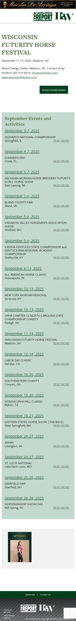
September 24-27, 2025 (24, 436)
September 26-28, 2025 (24, 498)
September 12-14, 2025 (24, 354)
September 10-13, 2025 (24, 288)
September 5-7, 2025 (22, 171)
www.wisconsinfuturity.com (19, 77)
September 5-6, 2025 (22, 196)
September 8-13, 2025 (23, 268)
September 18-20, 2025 (24, 374)
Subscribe (30, 594)
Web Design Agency (9, 616)
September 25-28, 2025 (24, 477)
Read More (61, 141)
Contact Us (45, 594)
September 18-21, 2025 (24, 415)
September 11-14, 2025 (24, 333)
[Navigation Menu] (2, 15)
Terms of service (8, 611)
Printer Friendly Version (54, 89)
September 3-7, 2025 (22, 130)
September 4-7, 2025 (22, 151)
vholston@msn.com (44, 72)
